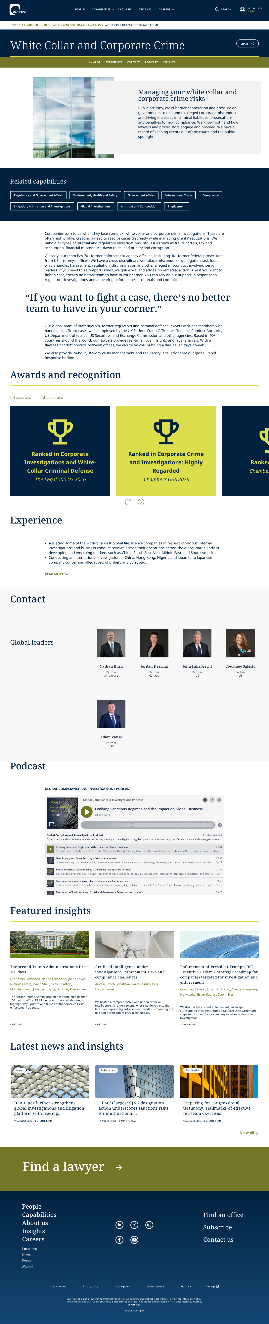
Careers (164, 9)
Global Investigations (95, 206)
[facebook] (119, 1240)
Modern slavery (155, 1286)
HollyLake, (188, 994)
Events (27, 1260)
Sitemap (210, 1286)
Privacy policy (90, 1286)
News (26, 1254)
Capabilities (101, 9)
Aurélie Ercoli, (105, 984)
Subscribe (217, 1227)
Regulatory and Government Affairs (72, 25)
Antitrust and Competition (139, 206)
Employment (177, 206)
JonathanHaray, (45, 989)
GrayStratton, (61, 984)
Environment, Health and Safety (95, 195)
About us (125, 9)
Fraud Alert (187, 1286)
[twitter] (134, 1225)
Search (226, 9)
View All (247, 1132)
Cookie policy (122, 1286)
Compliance (210, 195)
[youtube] (134, 1240)
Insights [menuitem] (169, 62)
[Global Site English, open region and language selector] (242, 9)
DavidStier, (41, 984)
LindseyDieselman (72, 989)
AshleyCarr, (150, 984)
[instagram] (149, 1225)
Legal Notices (139, 1301)
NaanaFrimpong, (54, 979)
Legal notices (58, 1286)
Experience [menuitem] (114, 62)
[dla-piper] (19, 10)
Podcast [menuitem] (151, 62)
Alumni (27, 1266)
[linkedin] (119, 1225)
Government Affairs (141, 195)
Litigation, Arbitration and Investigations (42, 206)
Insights (145, 9)
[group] (60, 451)
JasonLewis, (77, 979)
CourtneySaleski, (193, 989)
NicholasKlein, (21, 984)
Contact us (218, 1239)
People (80, 9)
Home (14, 25)
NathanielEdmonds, (25, 979)
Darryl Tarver (105, 989)
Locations (29, 1248)
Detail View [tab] (54, 398)
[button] (238, 44)
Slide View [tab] (23, 398)
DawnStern (227, 994)
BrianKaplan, (207, 994)
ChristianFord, (21, 989)
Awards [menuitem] (94, 62)
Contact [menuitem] (133, 62)
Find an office (223, 1215)
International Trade (178, 195)
